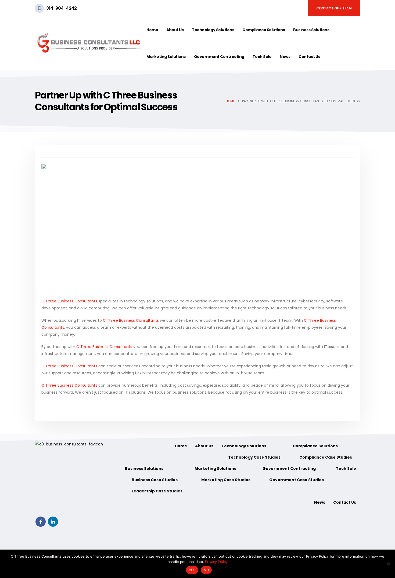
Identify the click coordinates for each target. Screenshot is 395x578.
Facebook (40, 522)
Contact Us (309, 56)
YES (192, 570)
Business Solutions (311, 29)
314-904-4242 (61, 8)
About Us (175, 29)
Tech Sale (262, 56)
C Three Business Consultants (69, 301)
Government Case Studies (296, 479)
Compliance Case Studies (325, 457)
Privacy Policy (216, 561)
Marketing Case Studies (225, 479)
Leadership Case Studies (157, 491)
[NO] (388, 563)
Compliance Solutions (263, 29)
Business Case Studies (155, 479)
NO (206, 570)
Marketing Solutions (166, 56)
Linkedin (53, 522)
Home (152, 29)
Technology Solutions (213, 29)
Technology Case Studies (254, 457)
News (285, 56)
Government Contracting (219, 56)
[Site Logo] (88, 43)
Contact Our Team (334, 8)
